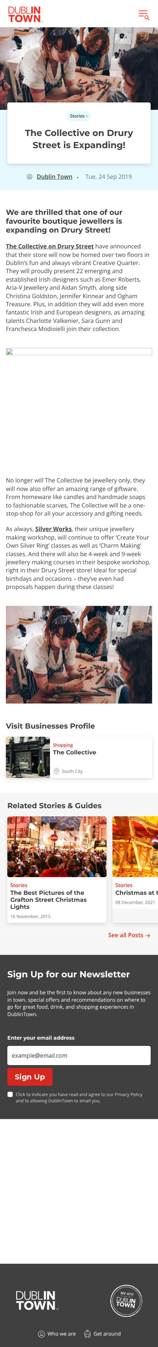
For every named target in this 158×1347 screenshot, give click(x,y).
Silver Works (53, 529)
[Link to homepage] (25, 14)
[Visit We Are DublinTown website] (126, 1301)
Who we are (61, 1333)
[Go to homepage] (37, 1300)
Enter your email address (41, 1037)
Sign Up (30, 1076)
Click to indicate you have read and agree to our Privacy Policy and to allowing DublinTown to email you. (79, 1098)
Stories (77, 116)
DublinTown (54, 176)
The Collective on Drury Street (50, 246)
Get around (107, 1333)
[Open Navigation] (144, 14)
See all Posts (125, 935)
